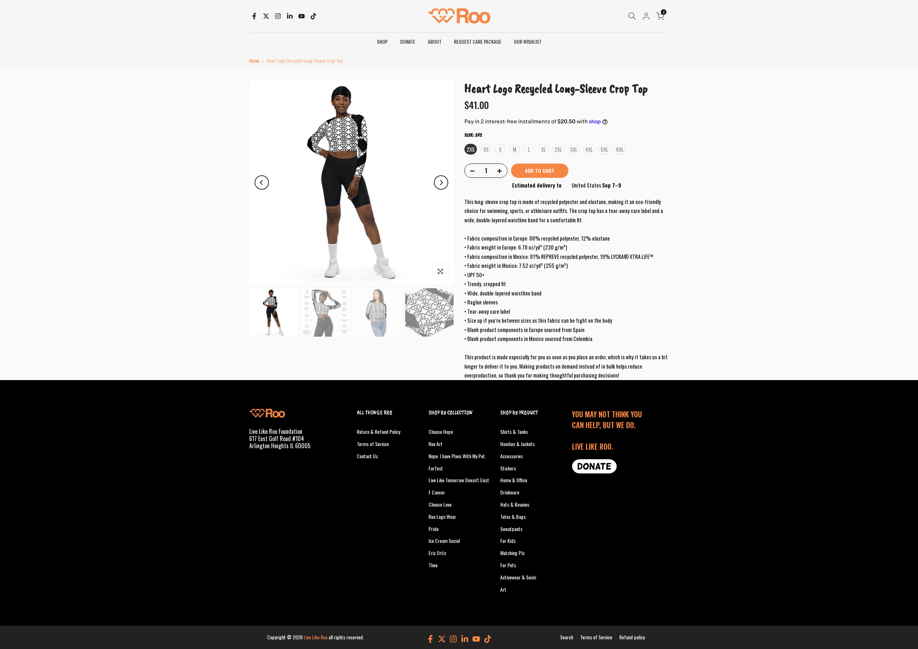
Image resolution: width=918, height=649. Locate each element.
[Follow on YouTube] (301, 16)
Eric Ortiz (437, 552)
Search (566, 637)
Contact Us (367, 455)
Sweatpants (511, 528)
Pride (434, 528)
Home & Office (513, 480)
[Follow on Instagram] (278, 16)
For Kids (508, 540)
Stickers (508, 468)
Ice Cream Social (444, 540)
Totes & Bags (513, 516)
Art (503, 589)
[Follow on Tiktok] (313, 16)
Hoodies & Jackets (517, 443)
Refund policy (632, 637)
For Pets (508, 565)
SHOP (382, 41)
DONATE (407, 41)
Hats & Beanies (514, 504)
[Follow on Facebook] (254, 16)
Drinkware (509, 492)
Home (254, 60)
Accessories (511, 455)
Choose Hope (441, 431)
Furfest (436, 468)
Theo (433, 565)
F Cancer (437, 492)
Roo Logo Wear (442, 516)
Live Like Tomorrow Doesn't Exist (459, 480)
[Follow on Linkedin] (290, 16)
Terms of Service (373, 443)
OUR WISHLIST (527, 41)
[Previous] (262, 182)
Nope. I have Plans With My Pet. (457, 455)
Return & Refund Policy (378, 431)
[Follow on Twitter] (266, 16)
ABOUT (434, 41)
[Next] (441, 182)
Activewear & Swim (518, 577)
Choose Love (440, 504)
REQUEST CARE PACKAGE (477, 41)
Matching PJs (512, 552)
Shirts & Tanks (514, 431)
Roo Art (436, 443)
